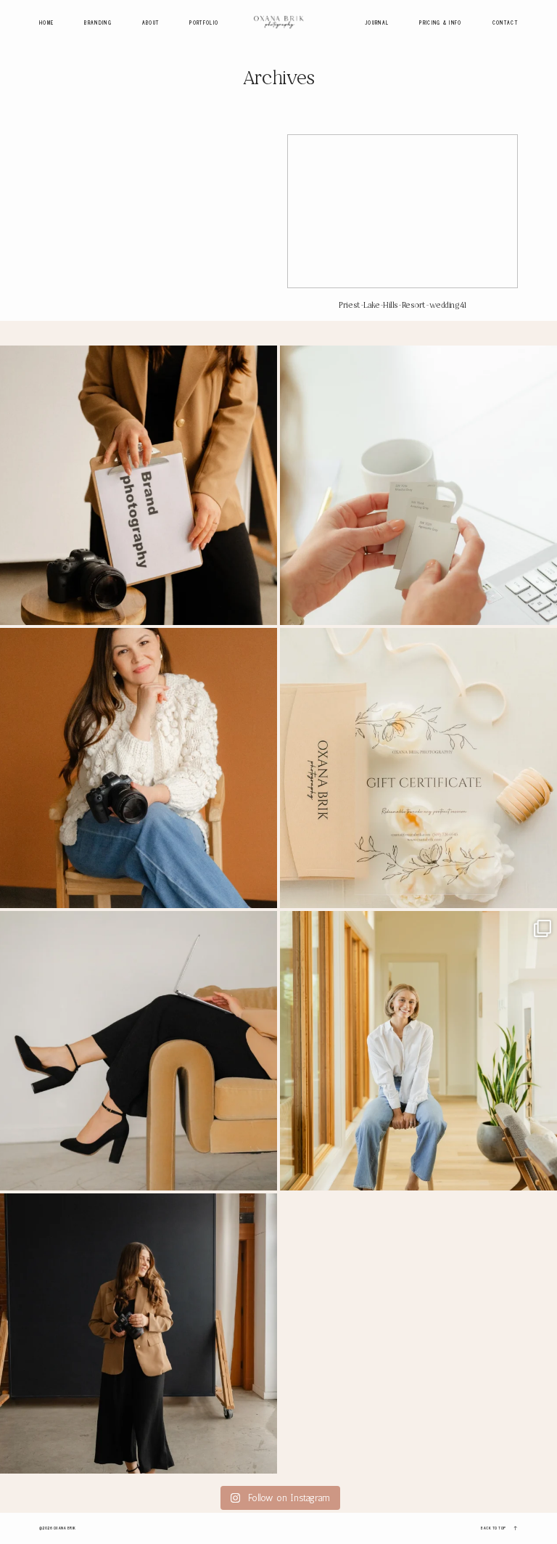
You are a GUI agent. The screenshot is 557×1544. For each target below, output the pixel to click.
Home (46, 23)
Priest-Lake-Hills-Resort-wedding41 (402, 228)
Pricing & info (440, 23)
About (151, 23)
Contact (505, 23)
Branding (98, 23)
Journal (377, 23)
